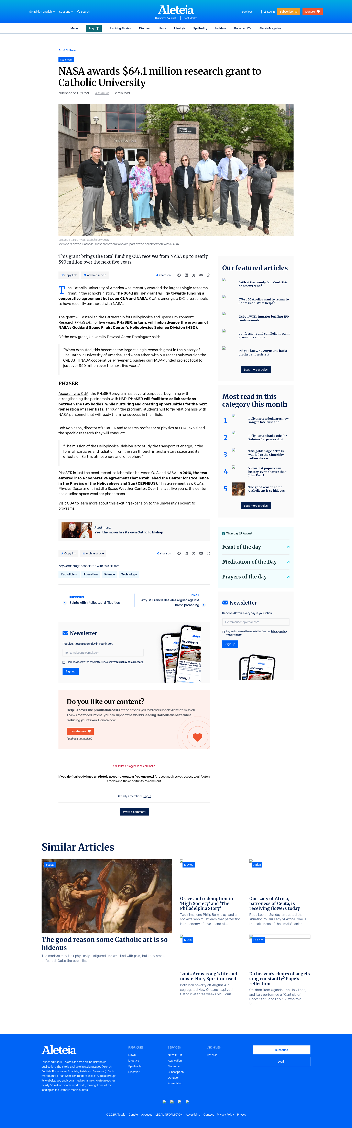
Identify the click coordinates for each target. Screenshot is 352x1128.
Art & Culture (67, 50)
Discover (145, 28)
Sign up (70, 671)
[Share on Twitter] (193, 275)
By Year (212, 1055)
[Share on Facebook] (179, 275)
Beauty (50, 864)
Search (85, 11)
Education (91, 574)
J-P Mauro (102, 93)
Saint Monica (190, 18)
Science (109, 574)
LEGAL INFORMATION (169, 1114)
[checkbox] (64, 662)
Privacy (241, 1114)
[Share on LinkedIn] (186, 275)
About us (146, 1114)
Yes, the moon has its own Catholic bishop (129, 532)
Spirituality (200, 28)
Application (175, 1060)
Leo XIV (258, 940)
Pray (91, 28)
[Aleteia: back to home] (176, 9)
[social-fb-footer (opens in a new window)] (172, 1102)
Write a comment (134, 812)
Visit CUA (66, 503)
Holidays (220, 28)
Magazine (174, 1066)
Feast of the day (241, 547)
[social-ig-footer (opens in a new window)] (187, 1102)
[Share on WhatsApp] (208, 275)
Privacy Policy (225, 1114)
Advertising (175, 1083)
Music (187, 940)
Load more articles (256, 369)
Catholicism (69, 574)
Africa (257, 864)
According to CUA (73, 393)
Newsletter (175, 1055)
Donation (173, 1077)
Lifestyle (179, 28)
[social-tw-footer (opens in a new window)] (180, 1102)
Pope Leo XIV (242, 28)
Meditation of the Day (249, 562)
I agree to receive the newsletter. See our (105, 662)
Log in (271, 11)
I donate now (77, 731)
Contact (209, 1114)
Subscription (176, 1072)
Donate (310, 11)
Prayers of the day (244, 577)
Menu (74, 28)
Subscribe (286, 11)
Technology (129, 574)
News (162, 28)
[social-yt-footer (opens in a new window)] (164, 1102)
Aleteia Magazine (270, 28)
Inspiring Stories (120, 28)
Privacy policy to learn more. (127, 662)
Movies (188, 864)
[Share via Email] (201, 275)
